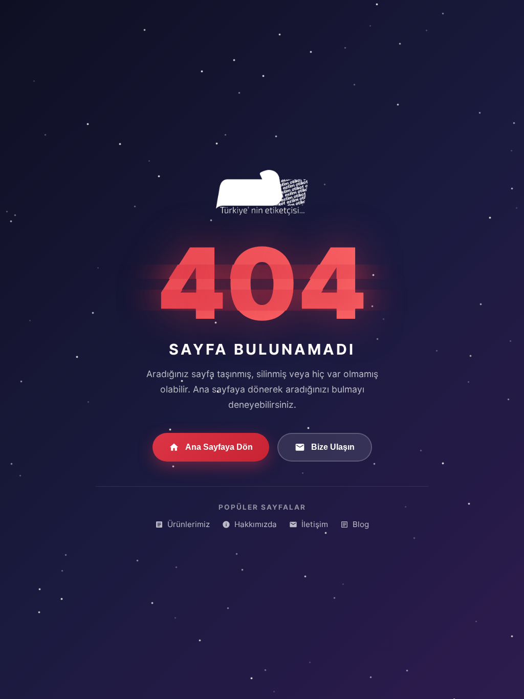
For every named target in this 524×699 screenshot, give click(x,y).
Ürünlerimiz (188, 524)
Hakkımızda (255, 524)
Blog (361, 524)
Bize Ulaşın (333, 447)
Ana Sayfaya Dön (219, 447)
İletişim (314, 524)
